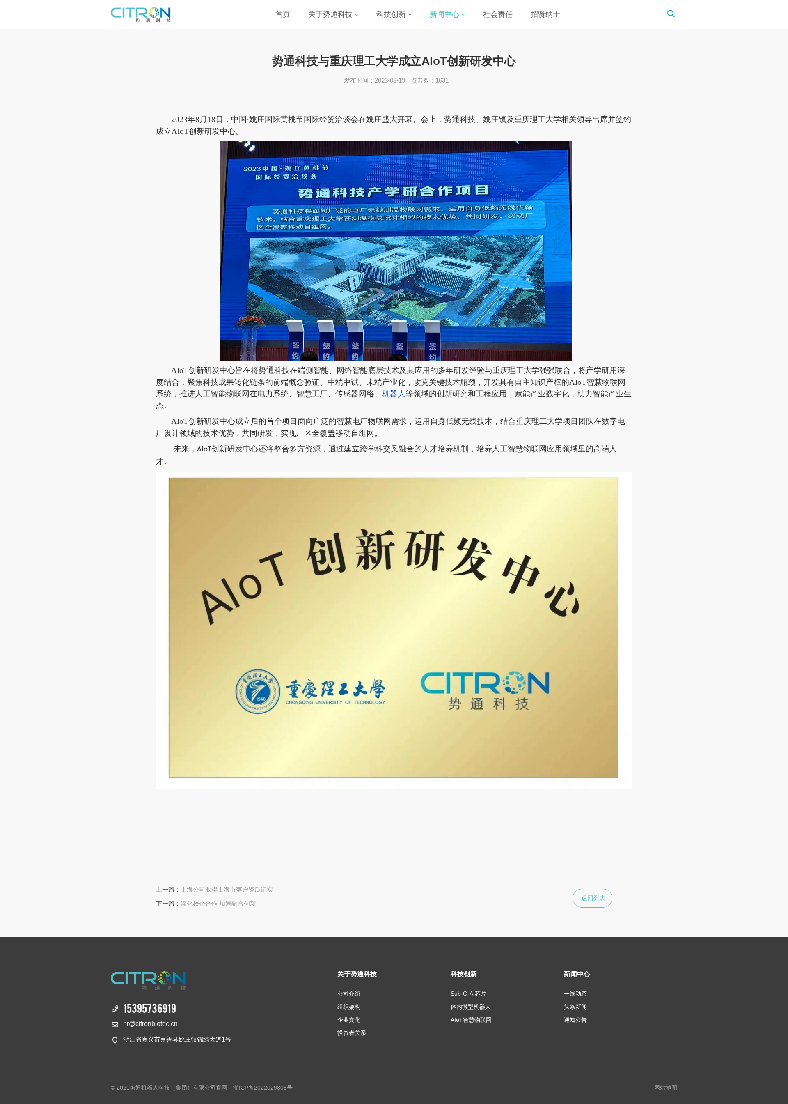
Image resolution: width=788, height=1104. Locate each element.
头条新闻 (575, 1006)
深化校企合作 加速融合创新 (218, 903)
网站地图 (665, 1087)
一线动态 (575, 993)
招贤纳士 (545, 14)
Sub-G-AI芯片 (468, 993)
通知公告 (575, 1020)
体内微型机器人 (471, 1006)
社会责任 (498, 14)
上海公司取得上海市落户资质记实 (227, 889)
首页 (282, 14)
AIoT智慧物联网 (471, 1020)
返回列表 (593, 898)
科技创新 (391, 14)
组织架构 (348, 1006)
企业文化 (348, 1020)
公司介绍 (348, 993)
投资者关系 (351, 1033)
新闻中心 (444, 14)
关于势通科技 (330, 14)
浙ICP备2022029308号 (263, 1087)
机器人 (393, 393)
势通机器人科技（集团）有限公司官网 (158, 14)
